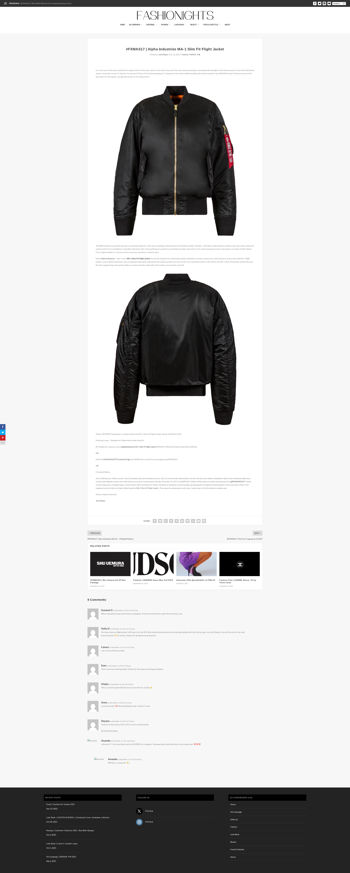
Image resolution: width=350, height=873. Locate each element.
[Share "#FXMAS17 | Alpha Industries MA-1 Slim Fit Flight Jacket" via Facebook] (155, 521)
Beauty (193, 25)
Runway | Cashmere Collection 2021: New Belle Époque (70, 830)
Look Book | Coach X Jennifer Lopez (62, 844)
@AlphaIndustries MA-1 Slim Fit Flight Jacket (138, 447)
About (227, 25)
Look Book (179, 25)
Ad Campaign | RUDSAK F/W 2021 (61, 857)
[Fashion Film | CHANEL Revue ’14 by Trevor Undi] (239, 564)
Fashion (164, 25)
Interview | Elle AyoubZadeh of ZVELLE (195, 580)
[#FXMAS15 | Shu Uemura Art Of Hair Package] (110, 564)
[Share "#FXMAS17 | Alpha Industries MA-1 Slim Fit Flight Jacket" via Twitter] (160, 521)
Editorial (150, 25)
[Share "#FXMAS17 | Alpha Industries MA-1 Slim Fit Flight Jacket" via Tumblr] (171, 521)
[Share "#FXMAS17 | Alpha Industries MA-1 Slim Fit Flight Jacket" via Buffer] (187, 521)
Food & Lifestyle (210, 25)
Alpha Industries (108, 258)
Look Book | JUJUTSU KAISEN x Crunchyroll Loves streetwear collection (77, 817)
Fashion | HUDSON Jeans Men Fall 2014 (153, 580)
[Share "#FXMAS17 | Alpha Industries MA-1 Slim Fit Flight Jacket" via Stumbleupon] (193, 521)
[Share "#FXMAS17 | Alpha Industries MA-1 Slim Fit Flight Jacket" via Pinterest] (176, 521)
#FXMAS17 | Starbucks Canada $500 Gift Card (40, 3)
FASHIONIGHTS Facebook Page (116, 459)
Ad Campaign (134, 25)
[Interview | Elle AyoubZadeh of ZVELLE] (196, 564)
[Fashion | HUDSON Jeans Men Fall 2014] (153, 564)
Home (122, 25)
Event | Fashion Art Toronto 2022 (60, 804)
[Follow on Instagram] (139, 822)
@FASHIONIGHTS (238, 481)
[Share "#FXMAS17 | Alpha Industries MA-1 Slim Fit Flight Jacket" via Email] (198, 521)
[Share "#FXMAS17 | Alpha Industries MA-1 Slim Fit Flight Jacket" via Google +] (165, 521)
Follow (149, 811)
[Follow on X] (139, 811)
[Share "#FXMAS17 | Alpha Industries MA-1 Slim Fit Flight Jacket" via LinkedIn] (182, 521)
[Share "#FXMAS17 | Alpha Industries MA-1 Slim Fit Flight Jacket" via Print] (204, 521)
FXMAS (192, 54)
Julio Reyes (163, 54)
